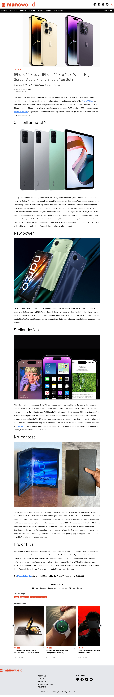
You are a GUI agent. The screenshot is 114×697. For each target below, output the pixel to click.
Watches (32, 11)
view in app (108, 11)
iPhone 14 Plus (87, 101)
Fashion (4, 11)
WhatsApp (53, 588)
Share (36, 588)
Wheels (48, 11)
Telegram (64, 588)
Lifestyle (23, 11)
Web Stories (58, 11)
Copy (80, 588)
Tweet (44, 588)
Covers (40, 11)
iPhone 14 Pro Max (21, 111)
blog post (20, 426)
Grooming (13, 11)
